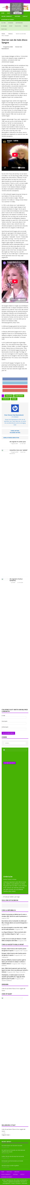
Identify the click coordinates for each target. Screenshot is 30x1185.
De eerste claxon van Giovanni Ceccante (12, 1145)
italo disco (9, 395)
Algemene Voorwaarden (14, 1181)
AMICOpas (16, 1171)
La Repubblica (11, 910)
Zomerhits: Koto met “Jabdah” (19, 450)
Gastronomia (19, 22)
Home (2, 13)
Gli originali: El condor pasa (18, 441)
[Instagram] (15, 1)
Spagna (14, 399)
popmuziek (6, 399)
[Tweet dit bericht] (15, 382)
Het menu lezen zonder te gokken (10, 1165)
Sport (10, 26)
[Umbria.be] (15, 873)
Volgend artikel (15, 432)
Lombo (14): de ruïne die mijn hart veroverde (13, 1156)
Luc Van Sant (23, 443)
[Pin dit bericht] (15, 386)
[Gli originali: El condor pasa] (5, 445)
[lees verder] (12, 891)
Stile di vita (18, 26)
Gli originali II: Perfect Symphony (16, 579)
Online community (6, 16)
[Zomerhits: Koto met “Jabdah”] (5, 574)
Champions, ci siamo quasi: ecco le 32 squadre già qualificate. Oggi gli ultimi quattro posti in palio (13, 976)
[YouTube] (18, 1)
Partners (17, 16)
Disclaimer (18, 1183)
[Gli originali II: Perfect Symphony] (5, 703)
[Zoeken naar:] (15, 743)
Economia (10, 22)
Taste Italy (4, 29)
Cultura (3, 22)
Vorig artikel (15, 430)
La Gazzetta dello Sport (15, 944)
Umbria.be (7, 876)
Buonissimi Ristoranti (7, 19)
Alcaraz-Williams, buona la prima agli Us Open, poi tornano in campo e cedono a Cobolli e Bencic (14, 961)
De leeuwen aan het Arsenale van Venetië (12, 1161)
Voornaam (4, 721)
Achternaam (5, 727)
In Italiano (4, 26)
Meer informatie (18, 10)
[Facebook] (11, 1)
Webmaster (24, 1183)
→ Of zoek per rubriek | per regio (11, 897)
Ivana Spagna (19, 395)
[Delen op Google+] (15, 390)
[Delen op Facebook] (15, 379)
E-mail (3, 715)
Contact (25, 16)
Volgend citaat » (6, 1135)
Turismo (25, 26)
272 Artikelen (15, 417)
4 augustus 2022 (8, 47)
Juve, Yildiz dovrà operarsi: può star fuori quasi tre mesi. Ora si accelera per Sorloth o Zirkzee (15, 970)
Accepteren (17, 13)
